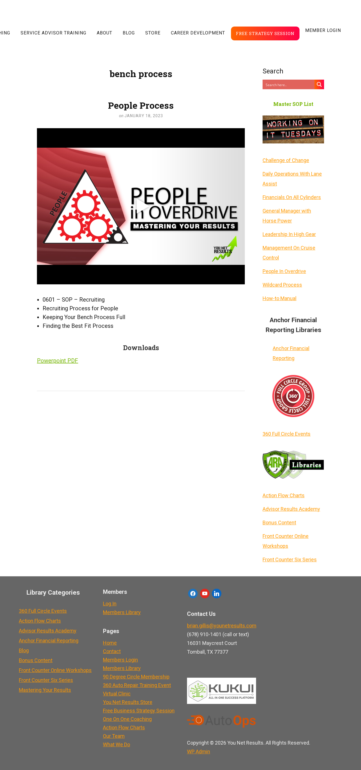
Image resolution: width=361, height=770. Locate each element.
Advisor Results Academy (291, 509)
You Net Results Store (127, 702)
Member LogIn (323, 30)
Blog (129, 33)
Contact (112, 651)
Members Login (120, 660)
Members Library (122, 612)
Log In (109, 604)
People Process (141, 105)
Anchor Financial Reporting (291, 353)
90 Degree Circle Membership (136, 677)
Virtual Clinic (117, 694)
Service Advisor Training (53, 33)
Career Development (198, 33)
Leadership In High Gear (289, 234)
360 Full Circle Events (287, 434)
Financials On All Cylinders (292, 197)
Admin (198, 751)
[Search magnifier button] (319, 84)
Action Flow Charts (284, 495)
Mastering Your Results (45, 690)
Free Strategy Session (265, 33)
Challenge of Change (286, 160)
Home (110, 643)
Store (152, 33)
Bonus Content (279, 522)
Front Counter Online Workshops (286, 541)
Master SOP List (293, 104)
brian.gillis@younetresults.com (221, 626)
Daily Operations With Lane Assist (292, 179)
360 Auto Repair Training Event (137, 685)
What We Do (116, 744)
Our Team (114, 736)
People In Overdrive (284, 271)
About (104, 33)
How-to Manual (279, 298)
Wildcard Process (282, 285)
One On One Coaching (127, 719)
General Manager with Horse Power (287, 216)
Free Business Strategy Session (139, 711)
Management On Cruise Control (289, 253)
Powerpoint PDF (57, 360)
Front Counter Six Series (290, 559)
